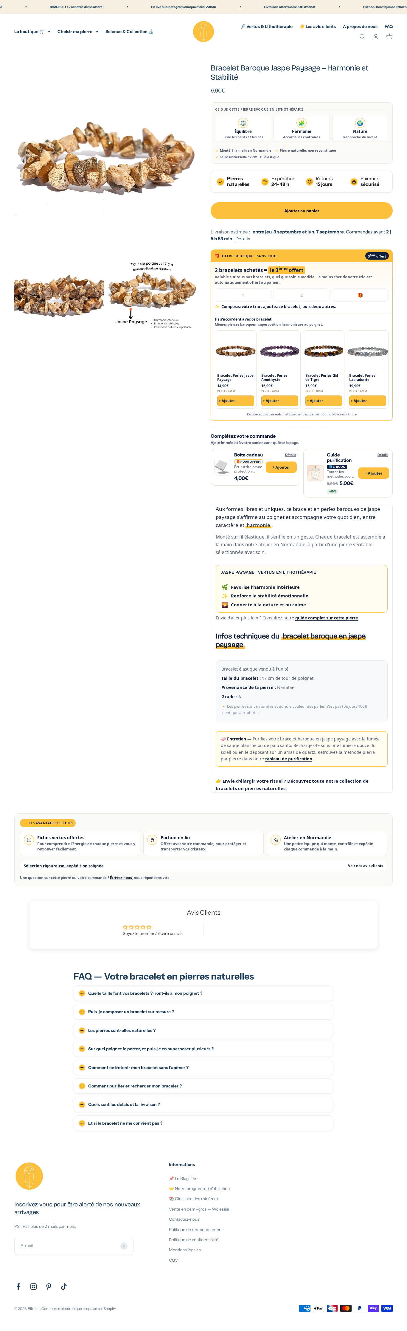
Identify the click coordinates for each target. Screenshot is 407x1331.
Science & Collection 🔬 (129, 31)
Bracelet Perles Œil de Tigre (321, 377)
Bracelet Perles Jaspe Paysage (235, 377)
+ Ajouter (227, 400)
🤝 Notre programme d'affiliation (199, 1188)
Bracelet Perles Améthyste (274, 377)
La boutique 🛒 (29, 31)
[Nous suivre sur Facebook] (18, 1287)
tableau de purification (288, 759)
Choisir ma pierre (75, 31)
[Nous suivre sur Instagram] (33, 1287)
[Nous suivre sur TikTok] (64, 1287)
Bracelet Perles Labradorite (362, 377)
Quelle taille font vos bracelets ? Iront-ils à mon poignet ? (145, 993)
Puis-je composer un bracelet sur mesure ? (131, 1011)
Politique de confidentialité (193, 1239)
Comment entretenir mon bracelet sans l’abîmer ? (138, 1067)
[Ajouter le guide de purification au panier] (348, 473)
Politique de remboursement (196, 1229)
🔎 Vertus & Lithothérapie (266, 26)
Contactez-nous (184, 1219)
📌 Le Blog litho (183, 1178)
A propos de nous (360, 26)
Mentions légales (185, 1249)
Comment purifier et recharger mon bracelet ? (135, 1086)
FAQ (389, 26)
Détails (242, 238)
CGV (173, 1260)
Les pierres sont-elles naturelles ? (122, 1030)
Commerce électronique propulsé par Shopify (78, 1308)
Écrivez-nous (121, 877)
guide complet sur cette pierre (326, 618)
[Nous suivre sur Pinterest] (49, 1287)
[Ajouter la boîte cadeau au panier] (255, 467)
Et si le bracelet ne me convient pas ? (125, 1123)
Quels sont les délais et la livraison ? (124, 1104)
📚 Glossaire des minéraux (194, 1198)
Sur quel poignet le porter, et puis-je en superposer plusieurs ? (151, 1048)
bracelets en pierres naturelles (250, 788)
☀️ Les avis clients (318, 26)
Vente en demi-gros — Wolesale (199, 1209)
